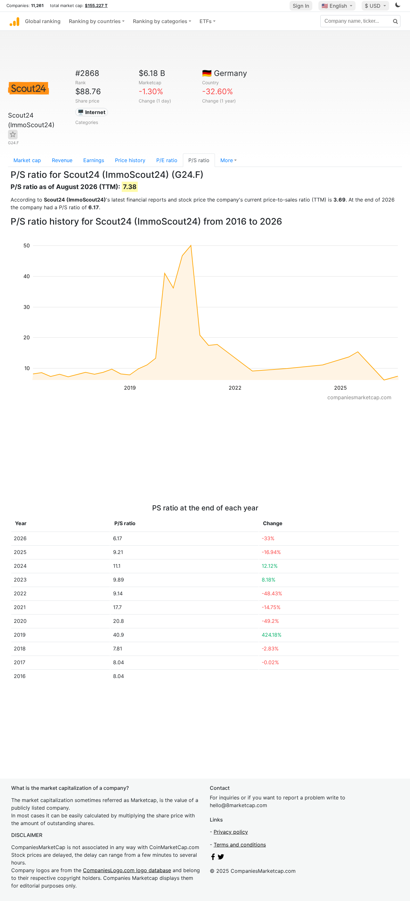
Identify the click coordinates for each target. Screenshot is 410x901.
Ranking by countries (95, 21)
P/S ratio (198, 160)
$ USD (373, 6)
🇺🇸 (334, 6)
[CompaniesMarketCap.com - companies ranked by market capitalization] (14, 21)
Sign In (301, 6)
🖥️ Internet (91, 112)
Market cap (27, 160)
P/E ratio (166, 160)
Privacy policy (231, 832)
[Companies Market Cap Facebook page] (213, 858)
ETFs (206, 21)
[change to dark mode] (397, 6)
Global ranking (43, 21)
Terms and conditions (240, 844)
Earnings (93, 160)
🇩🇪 (224, 73)
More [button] (226, 160)
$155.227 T (96, 5)
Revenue (62, 160)
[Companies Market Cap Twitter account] (221, 858)
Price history (130, 160)
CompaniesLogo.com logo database (127, 870)
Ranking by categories (160, 21)
